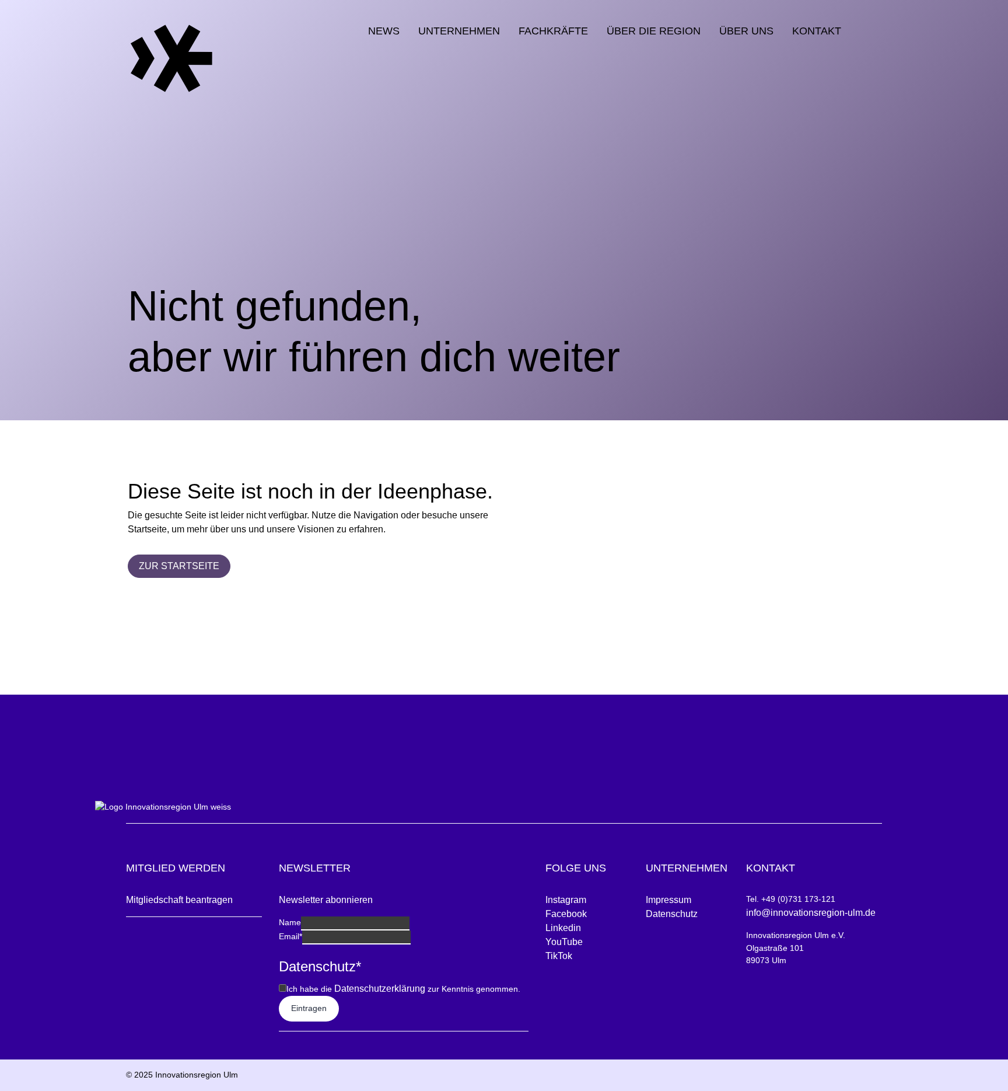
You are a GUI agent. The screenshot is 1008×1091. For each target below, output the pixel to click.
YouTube (564, 942)
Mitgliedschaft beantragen (179, 900)
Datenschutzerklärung (379, 989)
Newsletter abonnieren (326, 900)
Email (290, 936)
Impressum (668, 900)
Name (290, 922)
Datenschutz (672, 914)
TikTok (558, 956)
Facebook (566, 914)
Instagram (565, 900)
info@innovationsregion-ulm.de (811, 913)
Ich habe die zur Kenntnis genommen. (403, 989)
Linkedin (563, 928)
